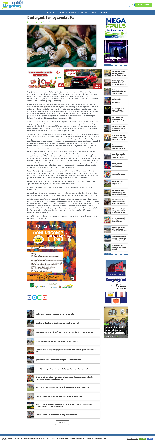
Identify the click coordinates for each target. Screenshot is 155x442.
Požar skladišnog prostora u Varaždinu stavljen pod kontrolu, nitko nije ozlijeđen (62, 369)
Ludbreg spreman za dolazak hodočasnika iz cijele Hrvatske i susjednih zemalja (119, 92)
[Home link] (12, 4)
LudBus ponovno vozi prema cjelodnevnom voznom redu (55, 314)
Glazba (107, 54)
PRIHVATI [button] (142, 439)
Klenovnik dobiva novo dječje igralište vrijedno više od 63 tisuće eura (59, 396)
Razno (107, 323)
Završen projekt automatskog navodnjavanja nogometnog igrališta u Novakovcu (62, 387)
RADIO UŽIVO (143, 5)
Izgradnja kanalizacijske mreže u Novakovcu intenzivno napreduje (57, 323)
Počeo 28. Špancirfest (118, 174)
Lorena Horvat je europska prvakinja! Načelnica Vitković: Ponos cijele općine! (118, 165)
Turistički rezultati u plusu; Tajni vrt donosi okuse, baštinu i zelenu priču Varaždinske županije (119, 194)
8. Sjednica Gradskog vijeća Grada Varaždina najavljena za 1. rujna (119, 137)
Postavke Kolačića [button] (132, 439)
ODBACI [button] (150, 439)
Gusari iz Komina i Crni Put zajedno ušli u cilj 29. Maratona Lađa (56, 415)
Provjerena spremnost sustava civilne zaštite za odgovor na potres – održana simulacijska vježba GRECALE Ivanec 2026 (119, 204)
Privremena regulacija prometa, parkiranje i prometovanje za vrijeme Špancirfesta (118, 220)
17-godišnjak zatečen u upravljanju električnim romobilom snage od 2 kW (119, 239)
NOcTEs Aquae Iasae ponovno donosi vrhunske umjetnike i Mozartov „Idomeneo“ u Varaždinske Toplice (119, 111)
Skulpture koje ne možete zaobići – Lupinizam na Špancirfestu (117, 184)
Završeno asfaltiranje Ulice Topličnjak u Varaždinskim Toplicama (57, 341)
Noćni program (113, 58)
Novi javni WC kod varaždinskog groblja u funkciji (119, 247)
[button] (29, 297)
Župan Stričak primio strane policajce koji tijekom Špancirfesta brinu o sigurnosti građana (118, 75)
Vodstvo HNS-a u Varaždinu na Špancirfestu (117, 100)
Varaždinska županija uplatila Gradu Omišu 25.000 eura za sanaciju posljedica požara (119, 156)
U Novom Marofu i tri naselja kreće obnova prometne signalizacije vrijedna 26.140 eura (64, 332)
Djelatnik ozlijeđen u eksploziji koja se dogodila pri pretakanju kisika (58, 360)
